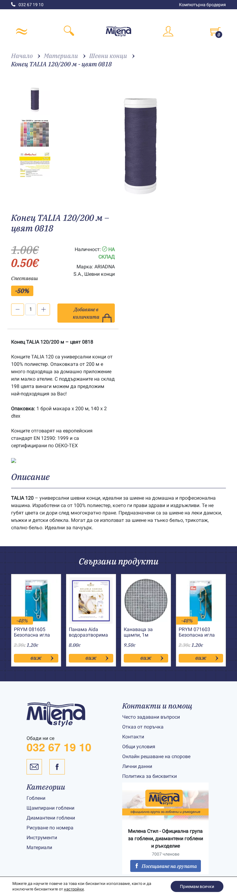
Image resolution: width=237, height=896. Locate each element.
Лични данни (137, 766)
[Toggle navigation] (21, 31)
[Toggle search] (69, 31)
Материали (39, 847)
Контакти (133, 737)
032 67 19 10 (31, 4)
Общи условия (138, 746)
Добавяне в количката (86, 313)
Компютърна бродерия (202, 4)
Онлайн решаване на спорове (156, 756)
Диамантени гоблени (51, 818)
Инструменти (42, 837)
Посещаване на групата (169, 866)
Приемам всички (197, 886)
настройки (74, 889)
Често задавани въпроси (151, 717)
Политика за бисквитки (149, 776)
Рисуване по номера (50, 828)
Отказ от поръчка (143, 727)
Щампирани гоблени (50, 808)
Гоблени (36, 798)
